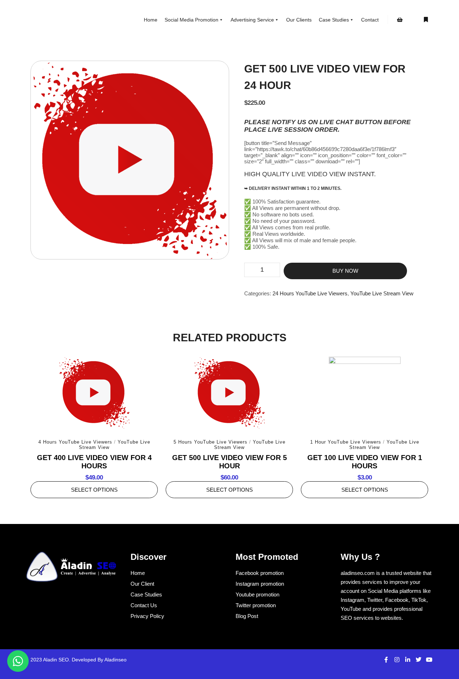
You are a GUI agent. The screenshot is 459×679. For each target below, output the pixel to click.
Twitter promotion (256, 605)
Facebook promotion (260, 573)
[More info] (425, 19)
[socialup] (71, 569)
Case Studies (334, 20)
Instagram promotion (260, 584)
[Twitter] (418, 659)
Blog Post (247, 616)
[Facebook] (386, 659)
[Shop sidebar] (399, 19)
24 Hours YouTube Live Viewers (310, 293)
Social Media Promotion (191, 20)
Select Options (94, 490)
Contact (370, 20)
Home (150, 20)
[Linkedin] (407, 659)
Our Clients (299, 20)
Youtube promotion (257, 594)
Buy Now (345, 271)
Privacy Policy (147, 616)
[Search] (412, 19)
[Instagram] (397, 659)
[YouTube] (429, 659)
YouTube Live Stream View (381, 293)
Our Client (142, 584)
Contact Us (144, 605)
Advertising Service (252, 20)
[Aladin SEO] (57, 19)
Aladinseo (115, 659)
